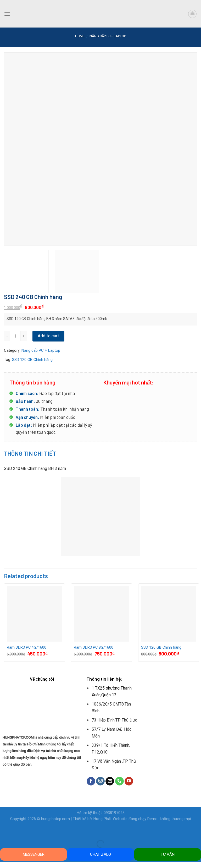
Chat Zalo (100, 854)
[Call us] (119, 781)
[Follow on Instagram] (100, 781)
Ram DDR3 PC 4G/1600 (26, 647)
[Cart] (192, 14)
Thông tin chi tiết (30, 453)
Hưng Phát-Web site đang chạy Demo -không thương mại (142, 819)
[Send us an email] (109, 781)
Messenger (33, 854)
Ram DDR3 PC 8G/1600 (93, 647)
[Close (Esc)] (5, 831)
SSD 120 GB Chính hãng (32, 359)
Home (80, 36)
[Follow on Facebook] (91, 781)
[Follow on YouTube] (129, 781)
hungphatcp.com (55, 819)
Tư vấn (168, 854)
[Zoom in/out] (20, 831)
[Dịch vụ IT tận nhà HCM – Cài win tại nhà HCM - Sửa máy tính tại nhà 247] (100, 14)
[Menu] (7, 13)
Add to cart (48, 335)
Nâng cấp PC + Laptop (108, 36)
